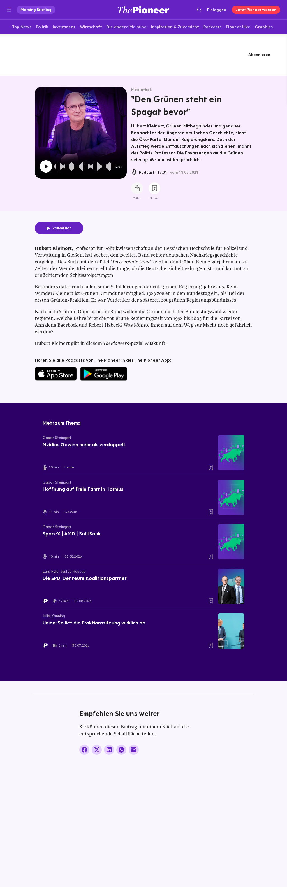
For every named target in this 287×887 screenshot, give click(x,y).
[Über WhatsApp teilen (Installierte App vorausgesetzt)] (121, 750)
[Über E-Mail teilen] (134, 750)
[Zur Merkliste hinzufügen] (154, 188)
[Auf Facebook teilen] (84, 750)
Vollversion (61, 228)
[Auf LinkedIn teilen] (109, 750)
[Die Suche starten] (199, 9)
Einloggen (216, 9)
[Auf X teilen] (97, 750)
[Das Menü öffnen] (9, 10)
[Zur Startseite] (143, 9)
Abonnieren (259, 54)
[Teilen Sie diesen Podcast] (137, 188)
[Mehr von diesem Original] (143, 55)
